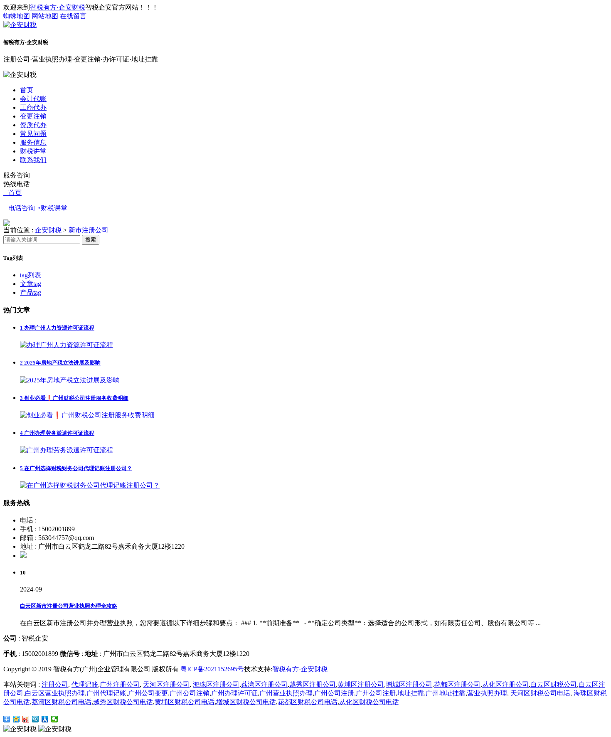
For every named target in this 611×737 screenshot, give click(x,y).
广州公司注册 (334, 693)
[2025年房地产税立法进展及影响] (70, 380)
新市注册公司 (88, 230)
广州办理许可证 (234, 693)
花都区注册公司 (457, 684)
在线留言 (73, 16)
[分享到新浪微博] (26, 719)
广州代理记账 (106, 693)
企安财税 (48, 230)
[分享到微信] (54, 719)
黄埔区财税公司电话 (184, 701)
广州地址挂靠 (446, 693)
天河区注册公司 (166, 684)
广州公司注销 (189, 693)
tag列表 (30, 275)
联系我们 (33, 159)
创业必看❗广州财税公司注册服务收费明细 (74, 398)
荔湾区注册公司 (264, 684)
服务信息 (33, 142)
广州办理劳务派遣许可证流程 (57, 433)
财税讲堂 (33, 151)
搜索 (90, 240)
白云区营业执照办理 (55, 693)
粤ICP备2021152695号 (212, 669)
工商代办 (33, 107)
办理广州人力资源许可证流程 (57, 328)
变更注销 (33, 116)
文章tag (30, 283)
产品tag (30, 292)
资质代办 (33, 124)
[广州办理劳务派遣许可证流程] (66, 450)
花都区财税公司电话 (308, 701)
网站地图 (45, 16)
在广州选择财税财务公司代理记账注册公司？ (76, 468)
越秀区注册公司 (312, 684)
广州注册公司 (120, 684)
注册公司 (55, 684)
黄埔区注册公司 (361, 684)
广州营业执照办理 (286, 693)
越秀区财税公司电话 (123, 701)
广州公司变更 (148, 693)
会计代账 (33, 98)
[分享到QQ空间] (16, 719)
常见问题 (33, 133)
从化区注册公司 (505, 684)
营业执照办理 (487, 693)
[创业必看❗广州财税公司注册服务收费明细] (87, 415)
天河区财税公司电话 (540, 693)
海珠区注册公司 (216, 684)
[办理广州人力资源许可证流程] (66, 344)
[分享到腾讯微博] (35, 719)
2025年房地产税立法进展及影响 (60, 363)
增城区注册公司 (409, 684)
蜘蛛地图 (16, 16)
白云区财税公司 (553, 684)
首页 (26, 90)
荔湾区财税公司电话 (61, 701)
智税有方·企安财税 (57, 7)
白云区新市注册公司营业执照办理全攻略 (68, 606)
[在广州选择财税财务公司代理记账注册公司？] (90, 485)
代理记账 (84, 684)
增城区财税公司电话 (246, 701)
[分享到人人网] (45, 719)
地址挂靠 (410, 693)
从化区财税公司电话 (369, 701)
